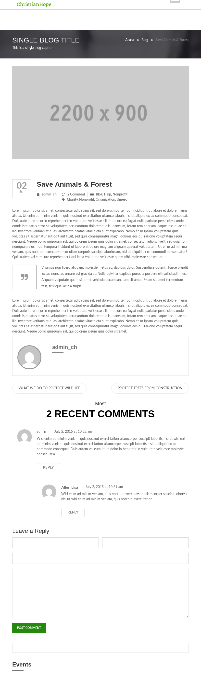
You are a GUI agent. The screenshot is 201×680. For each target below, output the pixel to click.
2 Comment (76, 194)
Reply (48, 467)
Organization (105, 199)
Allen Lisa (69, 487)
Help (107, 194)
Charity (72, 199)
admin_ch (49, 194)
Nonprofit (120, 194)
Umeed (122, 199)
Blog (144, 40)
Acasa (129, 40)
